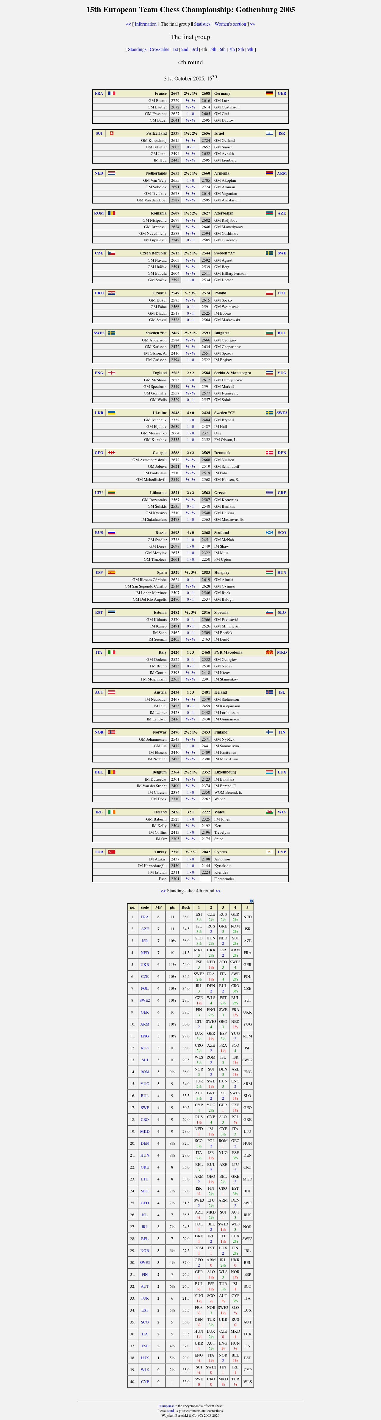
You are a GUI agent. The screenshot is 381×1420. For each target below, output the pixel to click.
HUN (144, 1155)
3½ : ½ (190, 852)
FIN (145, 1274)
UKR (144, 964)
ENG (145, 1036)
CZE (145, 976)
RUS (145, 1048)
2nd (185, 49)
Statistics (202, 24)
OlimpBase (166, 1405)
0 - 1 (190, 147)
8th (241, 49)
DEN (145, 1143)
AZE (145, 928)
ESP (145, 1345)
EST (144, 1310)
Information (146, 24)
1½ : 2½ (190, 133)
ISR (145, 940)
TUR (145, 1298)
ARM (144, 1024)
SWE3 (145, 1262)
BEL (145, 1238)
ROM (144, 1071)
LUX (145, 1357)
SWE (145, 1107)
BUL (145, 1095)
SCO (145, 1322)
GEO (145, 1202)
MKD (145, 1131)
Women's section (230, 24)
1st (176, 49)
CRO (145, 1119)
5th (214, 49)
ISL (145, 1214)
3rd (195, 49)
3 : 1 (190, 812)
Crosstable (159, 49)
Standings (137, 49)
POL (145, 988)
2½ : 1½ (190, 93)
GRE (145, 1167)
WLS (145, 1369)
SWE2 (145, 1000)
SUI (145, 1059)
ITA (145, 1334)
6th (223, 49)
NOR (144, 1250)
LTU (145, 1179)
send (170, 1410)
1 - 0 (190, 113)
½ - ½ (190, 100)
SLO (145, 1191)
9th (250, 49)
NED (145, 952)
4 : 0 (190, 413)
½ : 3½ (190, 293)
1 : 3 (190, 652)
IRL (145, 1226)
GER (145, 1012)
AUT (145, 1286)
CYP (145, 1381)
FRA (145, 916)
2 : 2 (190, 373)
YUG (144, 1083)
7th (232, 49)
